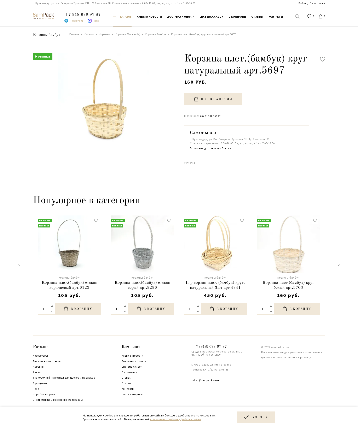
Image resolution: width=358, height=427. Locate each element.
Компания (131, 347)
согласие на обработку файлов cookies (175, 419)
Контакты (128, 389)
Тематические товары (47, 361)
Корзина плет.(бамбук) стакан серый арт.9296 (142, 285)
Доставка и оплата (134, 361)
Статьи (126, 383)
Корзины (38, 366)
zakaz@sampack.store (205, 380)
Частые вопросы (132, 394)
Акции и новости (132, 355)
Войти (302, 3)
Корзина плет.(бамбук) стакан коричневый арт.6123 (69, 285)
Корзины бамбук (46, 35)
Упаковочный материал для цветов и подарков (64, 377)
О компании (129, 372)
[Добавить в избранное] (322, 59)
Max (96, 21)
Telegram (76, 21)
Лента (37, 372)
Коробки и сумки (44, 394)
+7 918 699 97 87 (82, 15)
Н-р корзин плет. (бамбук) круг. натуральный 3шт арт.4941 (215, 285)
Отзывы (127, 377)
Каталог (40, 347)
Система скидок (132, 366)
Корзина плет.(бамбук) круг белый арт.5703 (288, 285)
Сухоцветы (40, 383)
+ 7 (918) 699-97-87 (209, 347)
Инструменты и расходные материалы (58, 400)
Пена (36, 389)
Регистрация (317, 3)
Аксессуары (40, 355)
